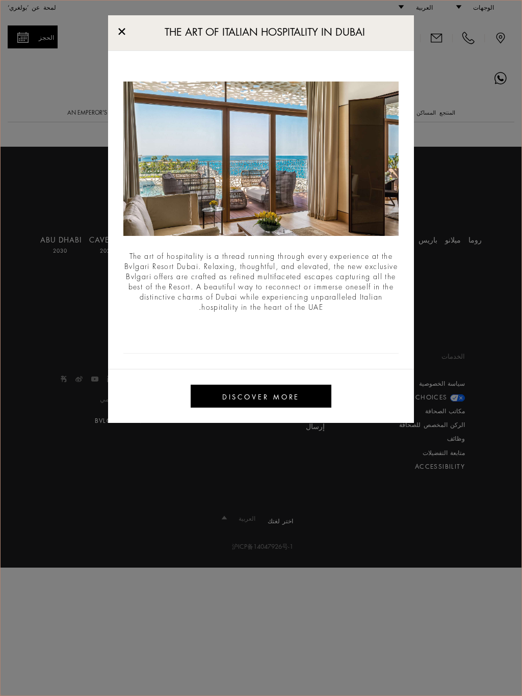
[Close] (121, 29)
